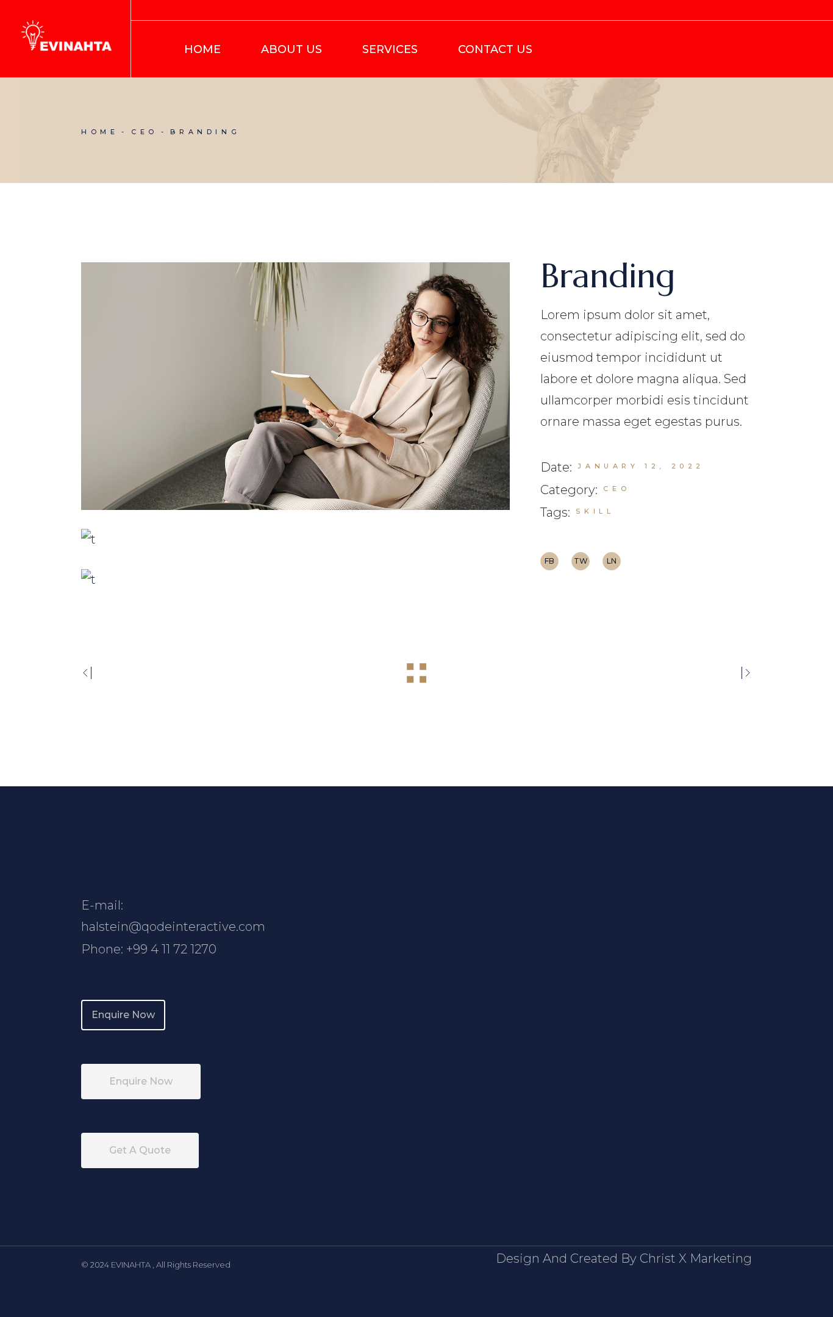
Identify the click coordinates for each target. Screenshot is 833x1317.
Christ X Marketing (696, 1258)
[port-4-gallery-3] (295, 579)
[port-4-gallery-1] (295, 386)
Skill (595, 511)
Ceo (616, 488)
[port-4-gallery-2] (295, 539)
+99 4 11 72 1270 (171, 949)
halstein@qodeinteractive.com (173, 926)
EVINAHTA (131, 1264)
